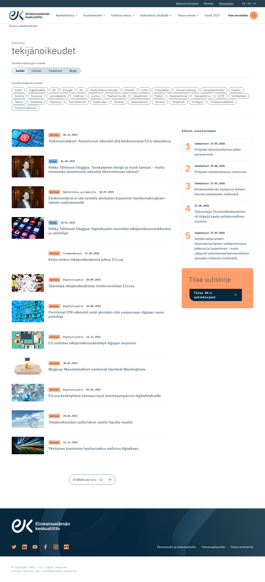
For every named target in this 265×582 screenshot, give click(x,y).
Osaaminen (140, 96)
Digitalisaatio (37, 90)
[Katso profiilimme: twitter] (14, 547)
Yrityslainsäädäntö (221, 102)
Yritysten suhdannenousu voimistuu (220, 172)
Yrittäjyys (197, 102)
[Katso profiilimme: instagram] (56, 547)
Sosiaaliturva (202, 96)
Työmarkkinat (77, 102)
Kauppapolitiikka (213, 90)
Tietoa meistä (187, 15)
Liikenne (78, 96)
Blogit (73, 71)
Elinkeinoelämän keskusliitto (29, 15)
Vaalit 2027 (212, 15)
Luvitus (95, 96)
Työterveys (100, 102)
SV (254, 3)
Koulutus (36, 96)
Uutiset (36, 71)
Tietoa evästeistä (242, 547)
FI (243, 3)
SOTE (221, 96)
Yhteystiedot (226, 3)
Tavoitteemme (92, 15)
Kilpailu (236, 90)
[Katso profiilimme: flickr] (66, 547)
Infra (145, 90)
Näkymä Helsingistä (187, 3)
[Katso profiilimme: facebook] (45, 547)
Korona (19, 96)
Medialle (208, 3)
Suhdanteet (238, 96)
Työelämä (36, 102)
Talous (19, 102)
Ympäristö (178, 102)
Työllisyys (55, 102)
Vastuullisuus (139, 102)
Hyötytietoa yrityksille (154, 15)
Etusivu (13, 26)
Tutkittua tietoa (121, 15)
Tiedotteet (55, 71)
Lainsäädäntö (57, 96)
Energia (67, 90)
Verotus (160, 102)
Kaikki (20, 71)
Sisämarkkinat (178, 96)
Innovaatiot (162, 90)
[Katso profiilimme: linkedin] (24, 547)
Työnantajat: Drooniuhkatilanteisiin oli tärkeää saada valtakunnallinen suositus (220, 216)
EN (249, 3)
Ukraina (119, 102)
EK (54, 90)
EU (81, 90)
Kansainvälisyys (186, 90)
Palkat (158, 96)
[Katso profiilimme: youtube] (35, 547)
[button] (254, 15)
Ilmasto (129, 90)
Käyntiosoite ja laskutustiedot (176, 547)
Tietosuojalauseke (213, 547)
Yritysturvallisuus (25, 108)
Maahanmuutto (116, 96)
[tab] (20, 71)
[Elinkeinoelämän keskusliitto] (41, 525)
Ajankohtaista (65, 15)
